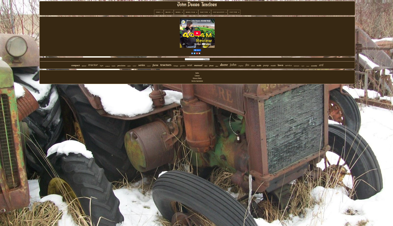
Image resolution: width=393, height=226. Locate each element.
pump (266, 65)
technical (107, 66)
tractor (93, 65)
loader (113, 66)
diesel (307, 66)
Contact (197, 75)
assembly (314, 66)
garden (182, 66)
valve (205, 66)
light (101, 66)
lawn (280, 65)
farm (155, 65)
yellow (216, 66)
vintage (175, 66)
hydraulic (296, 66)
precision (121, 65)
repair (302, 66)
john (233, 65)
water (134, 66)
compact (75, 65)
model (273, 66)
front (211, 65)
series (141, 65)
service (288, 65)
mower (84, 66)
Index (197, 73)
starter (129, 66)
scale (259, 65)
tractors (165, 65)
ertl (321, 65)
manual (198, 65)
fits (247, 65)
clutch (149, 66)
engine (240, 66)
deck (253, 65)
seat (189, 65)
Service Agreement (197, 81)
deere (224, 65)
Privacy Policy (197, 78)
